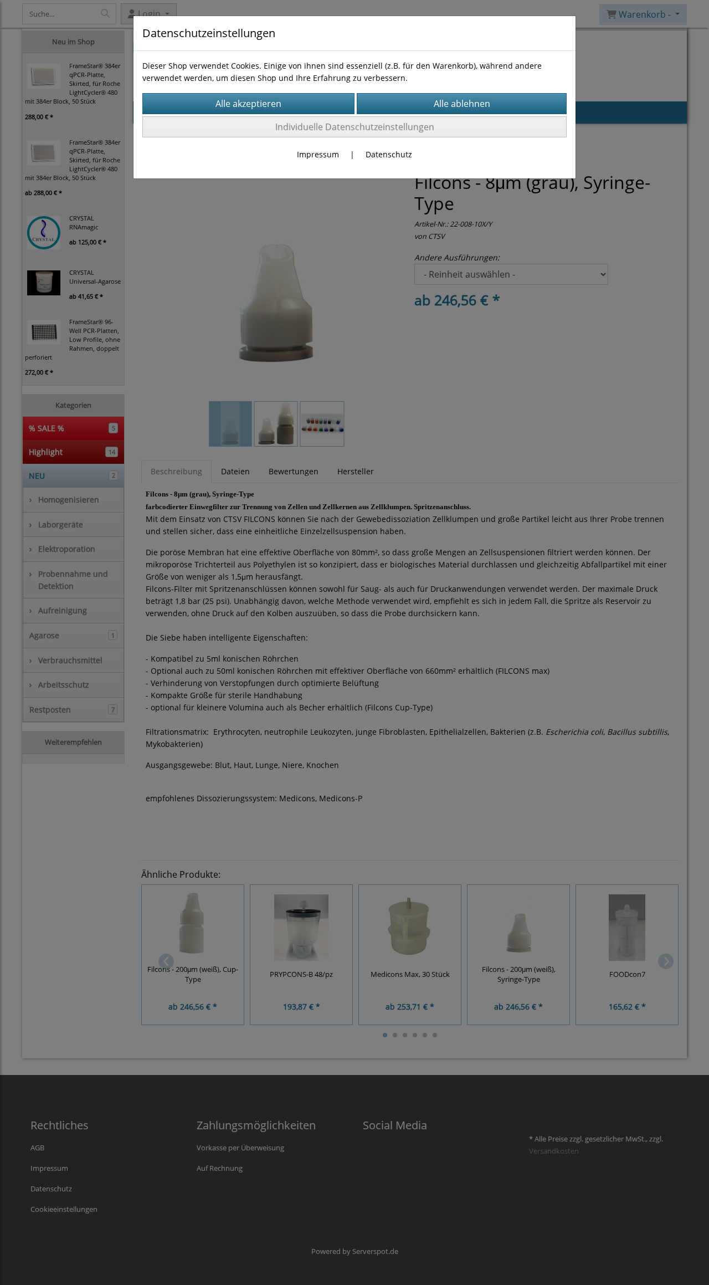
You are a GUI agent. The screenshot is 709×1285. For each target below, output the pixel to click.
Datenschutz (389, 154)
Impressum (318, 154)
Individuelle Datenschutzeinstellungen (354, 127)
